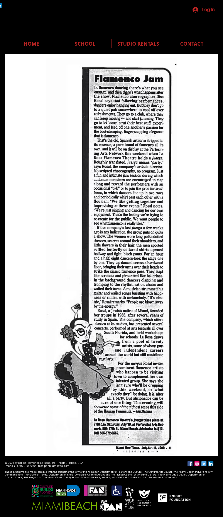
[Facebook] (190, 463)
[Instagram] (196, 463)
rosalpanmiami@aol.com (53, 465)
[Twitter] (203, 463)
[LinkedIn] (210, 463)
